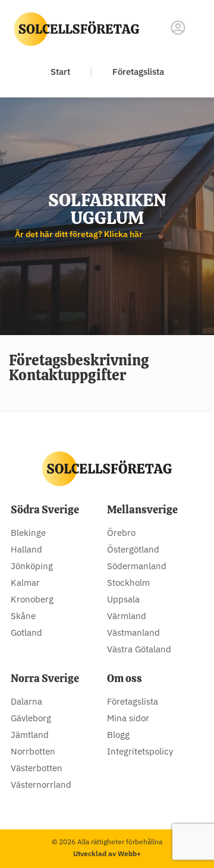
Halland (26, 549)
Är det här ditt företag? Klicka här (79, 234)
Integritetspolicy (140, 751)
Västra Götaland (139, 649)
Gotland (26, 632)
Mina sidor (128, 718)
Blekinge (28, 532)
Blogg (118, 734)
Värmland (126, 615)
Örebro (121, 532)
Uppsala (123, 599)
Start (60, 71)
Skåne (23, 615)
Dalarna (26, 701)
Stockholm (128, 582)
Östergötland (133, 549)
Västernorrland (41, 784)
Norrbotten (33, 751)
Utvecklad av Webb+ (107, 853)
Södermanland (136, 566)
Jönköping (32, 566)
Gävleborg (31, 718)
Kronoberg (32, 599)
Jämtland (30, 734)
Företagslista (138, 71)
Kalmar (25, 582)
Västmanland (133, 632)
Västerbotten (36, 768)
